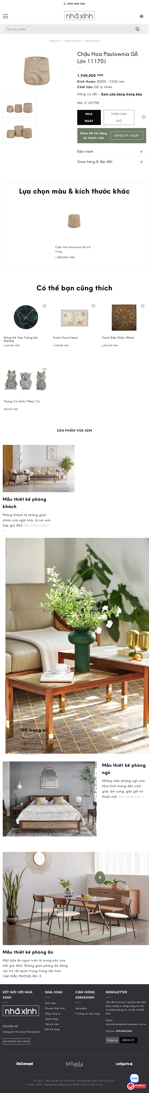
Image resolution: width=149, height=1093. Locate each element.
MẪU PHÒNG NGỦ (129, 796)
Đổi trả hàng (52, 1029)
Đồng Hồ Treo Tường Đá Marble (21, 339)
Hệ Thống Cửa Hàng (16, 1041)
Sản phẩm (81, 1008)
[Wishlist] (144, 117)
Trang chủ (54, 40)
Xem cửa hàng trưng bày (121, 94)
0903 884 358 (76, 3)
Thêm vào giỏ (119, 117)
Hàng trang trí (73, 40)
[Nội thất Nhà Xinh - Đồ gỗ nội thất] (79, 15)
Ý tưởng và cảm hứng (87, 1013)
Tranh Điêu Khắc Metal (118, 337)
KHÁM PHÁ (28, 754)
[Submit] (137, 29)
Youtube (21, 1031)
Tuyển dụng (51, 1018)
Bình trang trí (92, 40)
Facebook (33, 1031)
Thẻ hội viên (52, 1024)
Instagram (9, 1031)
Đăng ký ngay (126, 135)
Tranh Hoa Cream (65, 337)
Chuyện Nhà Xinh (55, 1008)
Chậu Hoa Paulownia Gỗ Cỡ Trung (73, 249)
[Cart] (142, 16)
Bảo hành (85, 151)
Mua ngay (89, 117)
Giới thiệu (51, 1002)
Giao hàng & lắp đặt (94, 161)
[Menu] (5, 15)
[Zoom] (8, 138)
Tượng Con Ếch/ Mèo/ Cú (22, 401)
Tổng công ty (52, 1013)
